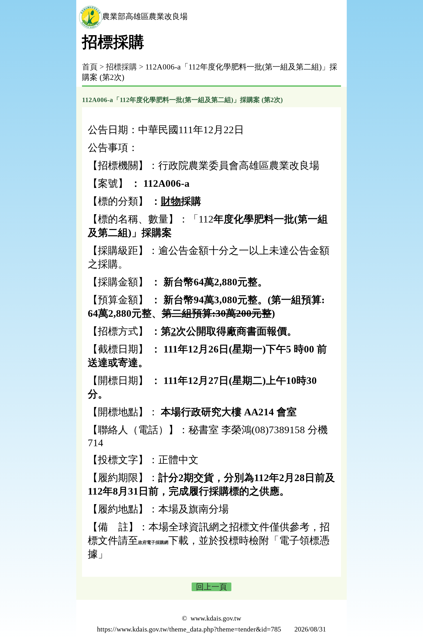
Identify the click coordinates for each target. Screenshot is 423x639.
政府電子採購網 (153, 542)
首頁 (90, 67)
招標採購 (121, 67)
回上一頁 (211, 587)
